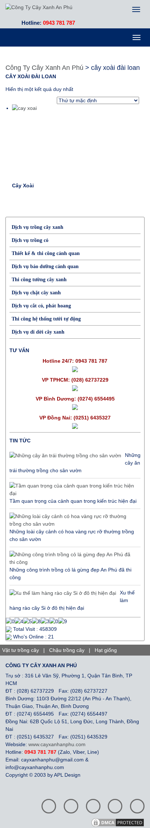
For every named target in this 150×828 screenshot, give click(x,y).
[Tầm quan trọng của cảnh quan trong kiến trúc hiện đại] (73, 489)
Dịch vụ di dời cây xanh (38, 332)
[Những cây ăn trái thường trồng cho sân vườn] (65, 455)
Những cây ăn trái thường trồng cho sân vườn (75, 462)
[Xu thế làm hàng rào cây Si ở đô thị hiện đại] (62, 593)
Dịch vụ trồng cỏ (30, 240)
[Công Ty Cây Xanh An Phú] (38, 7)
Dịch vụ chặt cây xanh (36, 292)
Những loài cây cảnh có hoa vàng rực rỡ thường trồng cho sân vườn (71, 535)
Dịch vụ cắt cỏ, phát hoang (41, 305)
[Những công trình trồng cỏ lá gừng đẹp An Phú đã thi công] (73, 558)
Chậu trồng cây (66, 650)
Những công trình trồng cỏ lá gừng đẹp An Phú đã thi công (70, 573)
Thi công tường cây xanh (39, 279)
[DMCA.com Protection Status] (120, 822)
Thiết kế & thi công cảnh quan (46, 253)
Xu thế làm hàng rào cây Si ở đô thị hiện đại (72, 600)
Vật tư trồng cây (20, 650)
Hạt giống (106, 650)
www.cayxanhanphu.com (57, 744)
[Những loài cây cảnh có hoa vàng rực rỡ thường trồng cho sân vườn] (73, 520)
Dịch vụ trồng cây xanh (37, 227)
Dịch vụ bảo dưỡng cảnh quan (45, 266)
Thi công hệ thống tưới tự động (46, 319)
